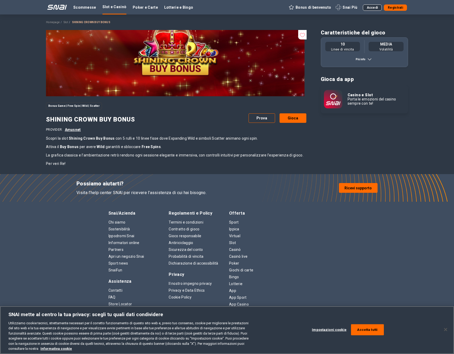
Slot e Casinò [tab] (114, 7)
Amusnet (73, 130)
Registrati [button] (395, 7)
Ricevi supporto (358, 188)
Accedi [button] (372, 7)
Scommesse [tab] (84, 7)
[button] (309, 7)
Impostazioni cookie (329, 330)
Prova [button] (261, 118)
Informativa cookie (56, 349)
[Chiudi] (445, 329)
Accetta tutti (367, 330)
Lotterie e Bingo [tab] (178, 7)
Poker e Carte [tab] (145, 7)
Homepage (53, 22)
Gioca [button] (293, 118)
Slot (66, 22)
